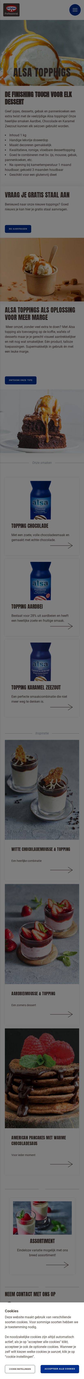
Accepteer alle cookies (60, 1368)
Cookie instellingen (20, 1369)
